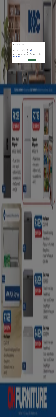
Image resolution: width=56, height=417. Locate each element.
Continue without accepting (40, 43)
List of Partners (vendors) (17, 56)
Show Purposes (24, 59)
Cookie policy (30, 50)
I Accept (32, 59)
